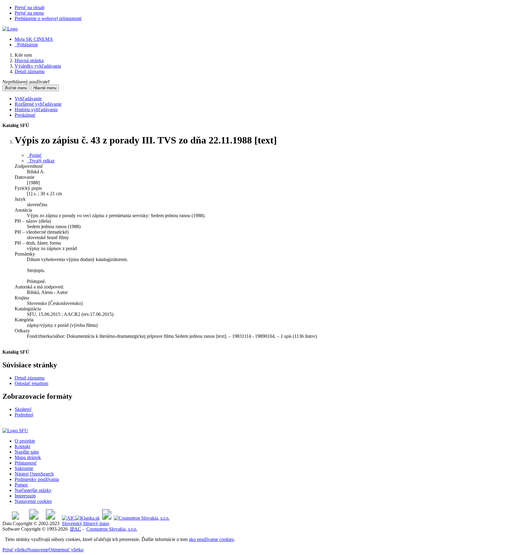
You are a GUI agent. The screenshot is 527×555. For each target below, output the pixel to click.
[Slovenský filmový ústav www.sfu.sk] (15, 430)
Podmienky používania (37, 479)
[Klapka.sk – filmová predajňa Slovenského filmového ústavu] (87, 518)
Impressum (25, 495)
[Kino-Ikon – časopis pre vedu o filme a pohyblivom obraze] (33, 518)
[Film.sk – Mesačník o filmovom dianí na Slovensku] (15, 518)
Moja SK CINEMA (34, 39)
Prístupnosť (26, 462)
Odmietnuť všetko (66, 549)
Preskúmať (25, 115)
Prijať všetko (14, 549)
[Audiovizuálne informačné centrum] (68, 518)
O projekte (25, 441)
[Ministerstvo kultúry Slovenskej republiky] (107, 518)
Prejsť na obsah (30, 7)
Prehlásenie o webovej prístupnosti (48, 18)
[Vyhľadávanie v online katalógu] (10, 28)
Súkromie (24, 468)
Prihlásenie (26, 44)
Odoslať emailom (31, 383)
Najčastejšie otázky (33, 490)
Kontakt (22, 446)
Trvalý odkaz (41, 160)
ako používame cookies (211, 539)
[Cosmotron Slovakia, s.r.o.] (142, 518)
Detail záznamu (30, 377)
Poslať (34, 155)
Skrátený (23, 409)
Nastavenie (37, 549)
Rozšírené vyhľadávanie (38, 104)
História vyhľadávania (36, 109)
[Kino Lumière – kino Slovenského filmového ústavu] (50, 518)
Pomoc (21, 484)
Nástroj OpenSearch (34, 473)
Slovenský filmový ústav (85, 523)
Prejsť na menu (29, 13)
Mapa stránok (28, 457)
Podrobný (24, 414)
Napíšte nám (27, 451)
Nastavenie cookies (33, 501)
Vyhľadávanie (28, 98)
